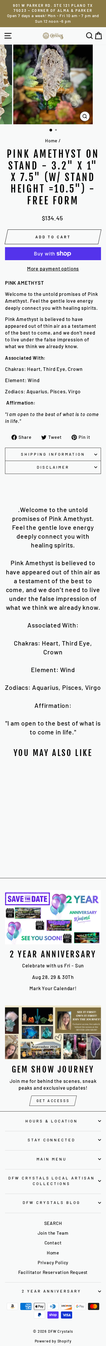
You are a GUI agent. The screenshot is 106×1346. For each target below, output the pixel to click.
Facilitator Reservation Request (53, 1272)
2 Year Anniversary (51, 1291)
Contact (53, 1242)
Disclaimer (53, 467)
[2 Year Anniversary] (53, 917)
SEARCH (53, 1223)
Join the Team (53, 1233)
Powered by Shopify (53, 1341)
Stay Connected (52, 1140)
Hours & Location (51, 1121)
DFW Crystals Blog (51, 1202)
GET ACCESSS (53, 1101)
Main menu (52, 1159)
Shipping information (53, 454)
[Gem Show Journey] (53, 1033)
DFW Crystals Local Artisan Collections (51, 1181)
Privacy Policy (53, 1262)
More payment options (53, 268)
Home (51, 140)
